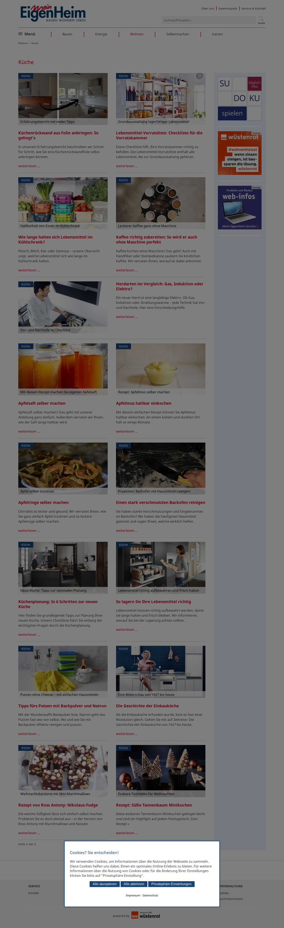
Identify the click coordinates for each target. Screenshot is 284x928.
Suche (261, 23)
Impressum (133, 895)
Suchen (261, 18)
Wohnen (136, 34)
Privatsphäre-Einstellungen (171, 884)
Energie (101, 34)
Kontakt (33, 893)
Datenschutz (150, 895)
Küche (25, 76)
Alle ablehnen (134, 884)
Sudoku (224, 893)
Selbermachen (177, 34)
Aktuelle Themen (39, 33)
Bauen (67, 34)
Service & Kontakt (253, 8)
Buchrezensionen (231, 899)
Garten (217, 34)
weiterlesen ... (29, 166)
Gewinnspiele (227, 8)
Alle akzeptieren (105, 884)
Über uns (207, 8)
